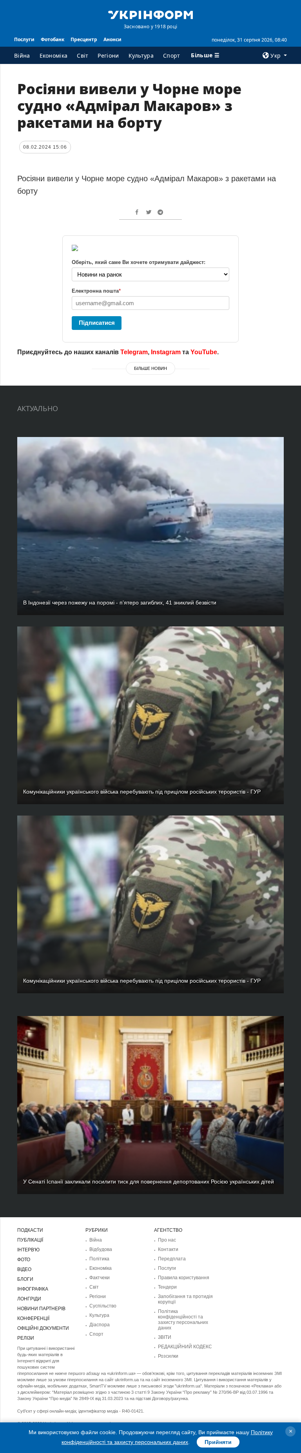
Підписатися (97, 322)
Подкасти (30, 1230)
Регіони (108, 55)
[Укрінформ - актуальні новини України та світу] (150, 14)
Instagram (166, 352)
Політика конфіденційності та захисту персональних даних (183, 1320)
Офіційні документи (43, 1328)
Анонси (112, 39)
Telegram (134, 352)
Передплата (172, 1259)
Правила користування (183, 1277)
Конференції (33, 1318)
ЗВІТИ (164, 1337)
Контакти (168, 1249)
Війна (22, 55)
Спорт (171, 55)
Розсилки (168, 1356)
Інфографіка (32, 1289)
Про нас (167, 1240)
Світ (82, 55)
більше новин (150, 368)
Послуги (24, 39)
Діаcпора (99, 1324)
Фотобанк (52, 39)
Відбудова (100, 1249)
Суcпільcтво (102, 1306)
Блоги (25, 1279)
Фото (23, 1259)
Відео (24, 1269)
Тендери (167, 1287)
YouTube (203, 352)
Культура (141, 55)
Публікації (30, 1240)
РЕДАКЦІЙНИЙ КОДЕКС (185, 1346)
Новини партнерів (41, 1308)
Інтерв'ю (28, 1250)
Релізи (25, 1338)
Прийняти (218, 1442)
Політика (99, 1259)
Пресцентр (84, 39)
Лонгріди (29, 1299)
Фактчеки (99, 1277)
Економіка (54, 55)
